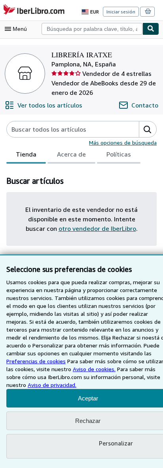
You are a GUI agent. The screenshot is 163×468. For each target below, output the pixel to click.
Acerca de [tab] (71, 154)
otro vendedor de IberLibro (97, 228)
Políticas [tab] (118, 154)
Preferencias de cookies (36, 361)
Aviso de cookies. (94, 369)
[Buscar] (151, 29)
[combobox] (92, 29)
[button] (147, 129)
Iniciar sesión (120, 12)
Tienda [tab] (26, 154)
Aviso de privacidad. (52, 384)
